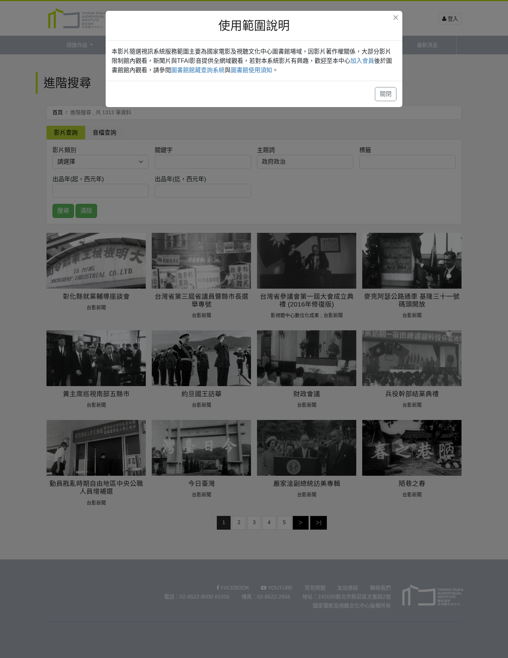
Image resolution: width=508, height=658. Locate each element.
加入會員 (362, 61)
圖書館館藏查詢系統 (198, 70)
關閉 (386, 94)
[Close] (395, 17)
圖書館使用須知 (251, 70)
